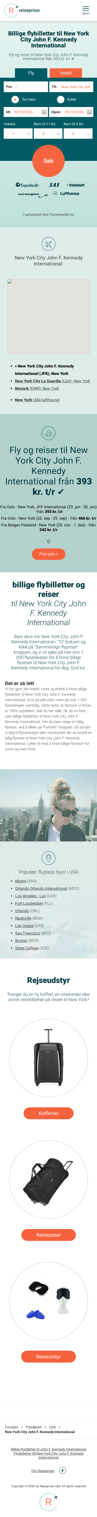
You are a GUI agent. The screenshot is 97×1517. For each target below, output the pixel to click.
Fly (31, 72)
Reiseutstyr (48, 1357)
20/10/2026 (23, 112)
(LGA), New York (52, 381)
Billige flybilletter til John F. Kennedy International (48, 1449)
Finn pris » (48, 554)
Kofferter (49, 1113)
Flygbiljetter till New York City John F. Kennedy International (48, 1455)
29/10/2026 (74, 112)
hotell (65, 72)
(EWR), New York (37, 388)
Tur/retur (29, 99)
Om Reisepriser (42, 1471)
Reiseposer (48, 1235)
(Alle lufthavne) (37, 399)
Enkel (71, 99)
